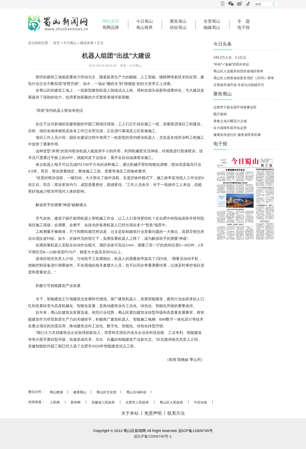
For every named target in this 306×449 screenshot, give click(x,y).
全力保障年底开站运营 (230, 128)
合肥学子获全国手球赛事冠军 (235, 107)
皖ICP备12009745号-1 (153, 436)
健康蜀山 (79, 392)
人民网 (55, 402)
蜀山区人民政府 (171, 402)
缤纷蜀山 (178, 27)
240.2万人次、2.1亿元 (229, 57)
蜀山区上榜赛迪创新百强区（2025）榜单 (243, 78)
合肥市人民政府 (137, 402)
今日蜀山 (144, 21)
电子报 (243, 27)
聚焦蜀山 (178, 21)
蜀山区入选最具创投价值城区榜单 (238, 71)
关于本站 (130, 413)
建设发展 (86, 43)
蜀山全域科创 (136, 392)
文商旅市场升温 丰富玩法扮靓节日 (238, 85)
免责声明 (153, 413)
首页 (56, 43)
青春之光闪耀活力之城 (230, 121)
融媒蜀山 (212, 27)
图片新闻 (220, 114)
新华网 (76, 402)
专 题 (243, 21)
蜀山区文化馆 (106, 392)
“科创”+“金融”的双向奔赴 (231, 64)
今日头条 (222, 44)
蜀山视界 (144, 27)
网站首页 (110, 21)
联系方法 (176, 413)
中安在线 (200, 402)
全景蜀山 (212, 21)
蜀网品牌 (110, 27)
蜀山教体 (56, 392)
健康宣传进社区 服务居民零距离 (237, 135)
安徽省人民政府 (103, 402)
